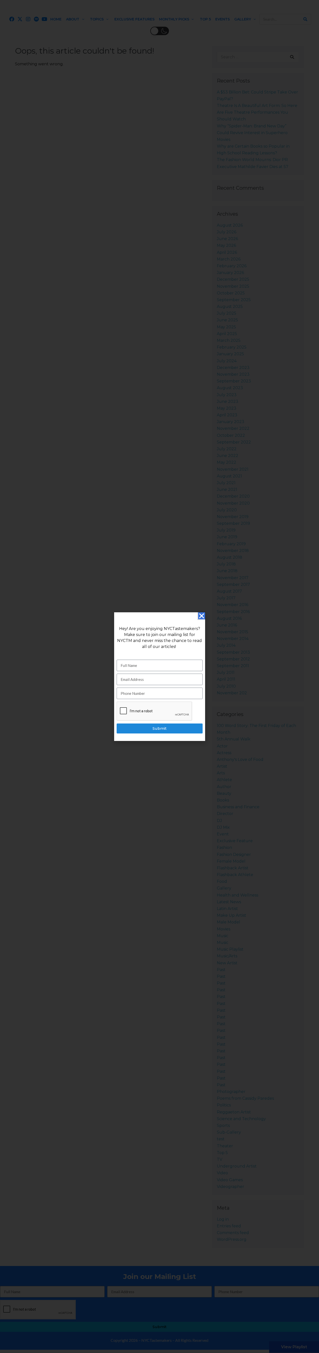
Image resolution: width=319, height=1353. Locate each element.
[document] (159, 676)
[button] (201, 615)
